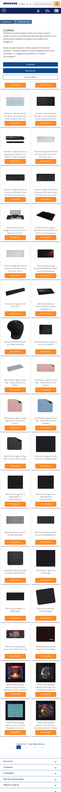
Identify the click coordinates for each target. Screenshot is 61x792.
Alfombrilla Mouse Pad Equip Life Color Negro (46, 647)
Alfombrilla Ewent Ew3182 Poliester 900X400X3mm (46, 533)
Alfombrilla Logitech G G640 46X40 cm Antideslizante (15, 497)
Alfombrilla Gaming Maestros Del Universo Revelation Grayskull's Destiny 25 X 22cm (45, 688)
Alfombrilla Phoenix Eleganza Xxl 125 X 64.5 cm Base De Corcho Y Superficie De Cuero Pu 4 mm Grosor (15, 232)
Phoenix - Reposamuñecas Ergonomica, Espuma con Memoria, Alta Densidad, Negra (15, 155)
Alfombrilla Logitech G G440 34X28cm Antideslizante (45, 497)
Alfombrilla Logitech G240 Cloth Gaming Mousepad (45, 457)
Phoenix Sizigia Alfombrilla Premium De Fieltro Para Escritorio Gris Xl (15, 268)
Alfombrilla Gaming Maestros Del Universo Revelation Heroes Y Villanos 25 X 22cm (15, 726)
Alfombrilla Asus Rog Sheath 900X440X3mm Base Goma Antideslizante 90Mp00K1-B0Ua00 (45, 269)
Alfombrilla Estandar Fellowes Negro (45, 609)
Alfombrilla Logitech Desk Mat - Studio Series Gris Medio (15, 382)
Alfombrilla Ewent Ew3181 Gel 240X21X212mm (15, 343)
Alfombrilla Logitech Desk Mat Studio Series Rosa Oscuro (15, 420)
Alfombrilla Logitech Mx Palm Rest (15, 305)
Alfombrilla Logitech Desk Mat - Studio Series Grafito (15, 457)
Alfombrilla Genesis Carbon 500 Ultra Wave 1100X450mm (45, 306)
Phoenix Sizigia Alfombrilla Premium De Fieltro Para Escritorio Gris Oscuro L (15, 192)
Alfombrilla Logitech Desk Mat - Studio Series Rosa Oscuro (46, 382)
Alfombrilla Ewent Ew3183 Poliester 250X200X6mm (15, 571)
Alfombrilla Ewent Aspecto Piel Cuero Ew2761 (45, 343)
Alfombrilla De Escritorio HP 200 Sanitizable (15, 533)
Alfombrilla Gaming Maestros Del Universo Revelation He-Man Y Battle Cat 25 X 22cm (46, 726)
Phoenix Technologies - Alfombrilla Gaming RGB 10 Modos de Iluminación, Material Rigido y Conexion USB (46, 232)
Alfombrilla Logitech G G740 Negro (45, 571)
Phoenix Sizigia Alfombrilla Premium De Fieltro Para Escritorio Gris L (45, 154)
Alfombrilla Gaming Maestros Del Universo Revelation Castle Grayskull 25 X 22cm (15, 688)
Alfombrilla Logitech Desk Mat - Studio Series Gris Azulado (46, 420)
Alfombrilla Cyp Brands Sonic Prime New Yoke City (15, 647)
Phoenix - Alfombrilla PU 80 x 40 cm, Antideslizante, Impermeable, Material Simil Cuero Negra (45, 117)
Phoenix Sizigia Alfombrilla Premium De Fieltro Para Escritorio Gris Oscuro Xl (45, 192)
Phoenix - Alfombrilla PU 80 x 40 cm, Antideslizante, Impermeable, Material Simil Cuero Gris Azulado (15, 117)
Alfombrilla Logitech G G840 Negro (15, 609)
